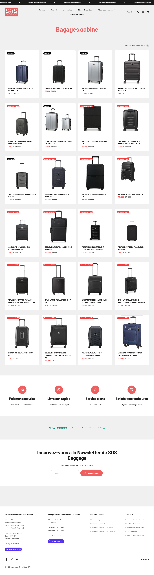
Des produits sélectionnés (135, 520)
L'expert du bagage (77, 14)
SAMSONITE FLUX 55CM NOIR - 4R (130, 194)
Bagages (42, 10)
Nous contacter (131, 532)
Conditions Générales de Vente (101, 528)
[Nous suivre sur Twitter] (11, 559)
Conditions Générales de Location (102, 532)
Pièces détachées (85, 10)
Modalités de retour (132, 524)
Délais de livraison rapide (134, 528)
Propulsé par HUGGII (25, 567)
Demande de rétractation (134, 535)
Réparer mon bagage (105, 10)
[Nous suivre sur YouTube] (17, 559)
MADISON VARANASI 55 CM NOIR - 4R (58, 88)
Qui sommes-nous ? (97, 524)
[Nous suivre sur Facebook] (6, 559)
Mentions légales (96, 520)
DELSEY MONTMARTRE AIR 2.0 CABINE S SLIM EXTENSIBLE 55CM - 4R (58, 355)
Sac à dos (54, 10)
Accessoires (67, 10)
